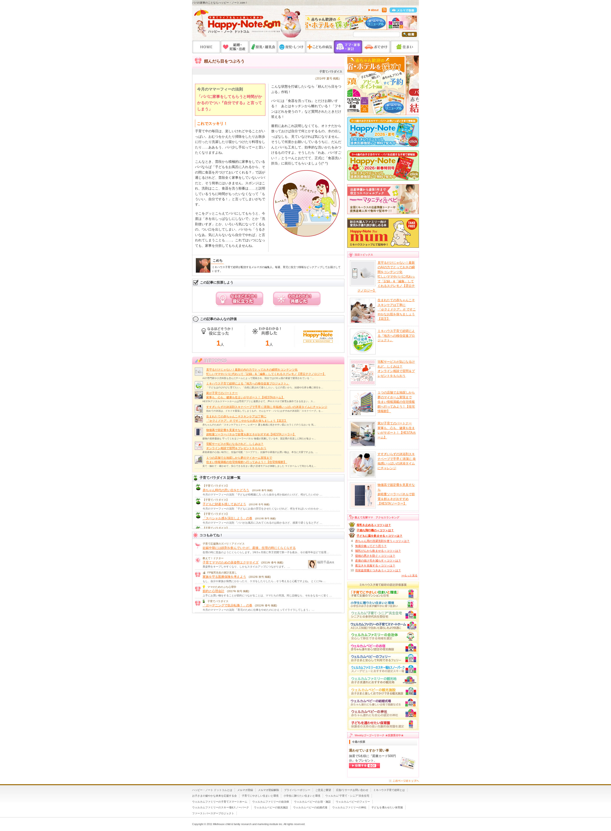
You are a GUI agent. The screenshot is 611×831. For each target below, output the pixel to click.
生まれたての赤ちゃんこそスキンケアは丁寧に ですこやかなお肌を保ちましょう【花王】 (397, 309)
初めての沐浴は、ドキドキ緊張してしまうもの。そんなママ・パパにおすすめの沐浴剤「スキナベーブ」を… (264, 411)
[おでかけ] (376, 46)
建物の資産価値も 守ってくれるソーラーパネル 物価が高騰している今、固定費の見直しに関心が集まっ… (259, 438)
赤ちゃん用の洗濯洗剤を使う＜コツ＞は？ (382, 541)
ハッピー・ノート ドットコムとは (212, 790)
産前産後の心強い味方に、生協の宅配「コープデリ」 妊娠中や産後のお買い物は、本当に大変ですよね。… (260, 452)
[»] (412, 24)
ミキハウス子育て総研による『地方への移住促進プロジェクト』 (247, 383)
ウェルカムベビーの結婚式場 (310, 807)
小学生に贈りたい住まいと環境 (302, 795)
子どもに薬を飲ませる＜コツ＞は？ (379, 535)
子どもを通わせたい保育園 (387, 807)
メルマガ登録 (245, 790)
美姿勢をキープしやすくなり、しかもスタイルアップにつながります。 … (246, 566)
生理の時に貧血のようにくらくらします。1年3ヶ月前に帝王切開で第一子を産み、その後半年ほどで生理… (266, 552)
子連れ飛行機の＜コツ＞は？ (375, 530)
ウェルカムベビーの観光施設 (271, 807)
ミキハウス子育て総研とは (389, 790)
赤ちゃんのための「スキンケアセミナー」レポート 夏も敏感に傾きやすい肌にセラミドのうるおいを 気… (259, 424)
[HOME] (206, 46)
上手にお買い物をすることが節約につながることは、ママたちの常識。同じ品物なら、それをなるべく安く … (267, 595)
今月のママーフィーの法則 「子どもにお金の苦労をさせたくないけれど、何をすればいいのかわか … (262, 508)
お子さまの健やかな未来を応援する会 (214, 795)
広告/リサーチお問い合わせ (352, 790)
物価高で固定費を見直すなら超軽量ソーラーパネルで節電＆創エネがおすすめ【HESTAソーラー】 (396, 494)
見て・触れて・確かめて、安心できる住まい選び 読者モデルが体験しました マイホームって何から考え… (259, 466)
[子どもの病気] (320, 46)
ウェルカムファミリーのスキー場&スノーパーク (220, 807)
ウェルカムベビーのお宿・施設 (312, 801)
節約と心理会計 (213, 591)
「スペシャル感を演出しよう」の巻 (227, 518)
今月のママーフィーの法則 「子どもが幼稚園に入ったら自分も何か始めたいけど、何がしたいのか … (262, 494)
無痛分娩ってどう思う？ (371, 546)
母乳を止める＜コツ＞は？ (374, 525)
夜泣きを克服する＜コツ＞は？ (375, 565)
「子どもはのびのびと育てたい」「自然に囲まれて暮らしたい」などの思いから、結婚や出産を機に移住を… (264, 387)
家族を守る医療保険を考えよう (224, 577)
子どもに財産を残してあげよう (224, 504)
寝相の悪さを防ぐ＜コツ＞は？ (375, 556)
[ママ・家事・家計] (348, 46)
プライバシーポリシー (297, 790)
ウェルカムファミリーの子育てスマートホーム (219, 801)
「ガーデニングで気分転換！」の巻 (227, 605)
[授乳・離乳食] (263, 46)
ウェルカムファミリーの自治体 (270, 801)
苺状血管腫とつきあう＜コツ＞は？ (378, 570)
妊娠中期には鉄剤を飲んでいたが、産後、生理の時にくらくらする (249, 548)
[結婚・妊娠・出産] (235, 46)
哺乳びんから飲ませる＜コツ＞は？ (378, 550)
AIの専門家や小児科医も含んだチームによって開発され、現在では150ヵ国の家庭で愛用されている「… (258, 378)
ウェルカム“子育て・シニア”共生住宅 (347, 795)
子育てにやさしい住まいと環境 (260, 795)
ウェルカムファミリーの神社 (349, 807)
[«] (310, 24)
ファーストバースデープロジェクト (213, 813)
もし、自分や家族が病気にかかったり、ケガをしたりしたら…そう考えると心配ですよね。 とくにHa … (264, 581)
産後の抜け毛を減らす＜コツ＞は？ (378, 560)
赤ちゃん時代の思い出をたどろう (226, 490)
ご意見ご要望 (323, 790)
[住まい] (404, 46)
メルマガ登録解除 (268, 790)
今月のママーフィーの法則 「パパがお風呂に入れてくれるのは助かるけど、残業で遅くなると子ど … (262, 522)
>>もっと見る (409, 575)
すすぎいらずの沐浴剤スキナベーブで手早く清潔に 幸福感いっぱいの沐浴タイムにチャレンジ (266, 407)
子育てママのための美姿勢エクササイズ (230, 562)
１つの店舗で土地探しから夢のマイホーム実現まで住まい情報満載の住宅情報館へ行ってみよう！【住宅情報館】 (396, 402)
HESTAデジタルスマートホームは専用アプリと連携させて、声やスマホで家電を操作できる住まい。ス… (258, 401)
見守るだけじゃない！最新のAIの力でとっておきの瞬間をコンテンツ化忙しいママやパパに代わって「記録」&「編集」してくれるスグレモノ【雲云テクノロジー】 (386, 276)
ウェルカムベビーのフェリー (353, 801)
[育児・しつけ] (291, 46)
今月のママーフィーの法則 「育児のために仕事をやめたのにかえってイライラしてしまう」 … (258, 609)
